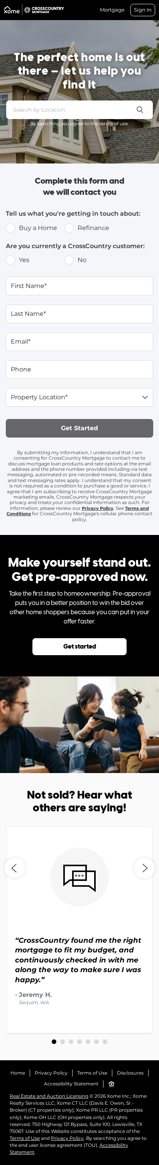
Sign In (143, 10)
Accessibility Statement (71, 1084)
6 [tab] (96, 1041)
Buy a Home (38, 228)
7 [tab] (105, 1041)
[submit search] (140, 109)
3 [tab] (71, 1041)
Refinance (93, 228)
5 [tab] (88, 1041)
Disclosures (130, 1073)
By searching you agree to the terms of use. (79, 123)
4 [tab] (79, 1041)
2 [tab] (62, 1041)
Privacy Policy (97, 508)
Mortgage (112, 10)
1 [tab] (54, 1041)
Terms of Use (92, 1073)
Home (17, 1073)
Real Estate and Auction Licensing (49, 1096)
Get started (79, 647)
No (82, 260)
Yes (24, 260)
